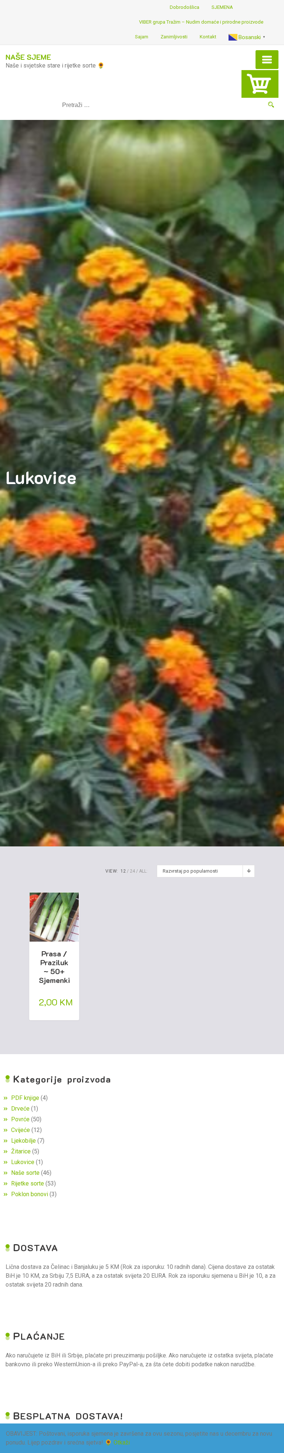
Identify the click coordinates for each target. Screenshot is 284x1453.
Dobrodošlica (184, 7)
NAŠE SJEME (28, 57)
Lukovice (22, 1162)
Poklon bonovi (29, 1194)
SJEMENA (222, 7)
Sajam (141, 36)
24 (132, 871)
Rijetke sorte (27, 1183)
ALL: (143, 871)
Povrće (20, 1119)
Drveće (20, 1108)
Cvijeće (20, 1129)
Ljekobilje (23, 1140)
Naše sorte (25, 1172)
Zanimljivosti (173, 36)
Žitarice (21, 1151)
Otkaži (122, 1442)
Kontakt (208, 36)
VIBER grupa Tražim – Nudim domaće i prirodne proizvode (201, 22)
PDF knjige (25, 1097)
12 (123, 871)
